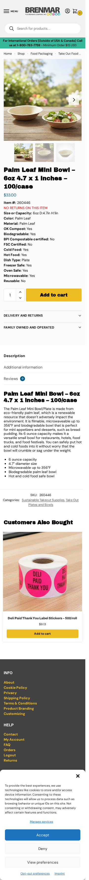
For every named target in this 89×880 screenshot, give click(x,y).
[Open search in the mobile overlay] (43, 29)
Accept (42, 835)
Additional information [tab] (23, 367)
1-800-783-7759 (28, 45)
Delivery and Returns (23, 315)
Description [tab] (14, 355)
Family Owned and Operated (29, 327)
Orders (9, 750)
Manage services (41, 822)
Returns (10, 760)
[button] (77, 775)
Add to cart (53, 295)
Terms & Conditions (20, 703)
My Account (14, 739)
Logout (10, 755)
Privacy (10, 693)
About (9, 682)
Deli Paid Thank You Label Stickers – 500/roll (42, 618)
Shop (21, 54)
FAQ (7, 744)
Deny (42, 848)
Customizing (14, 713)
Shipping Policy (17, 698)
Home (8, 54)
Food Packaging (42, 54)
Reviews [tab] (13, 378)
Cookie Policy (15, 687)
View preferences (42, 862)
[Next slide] (74, 100)
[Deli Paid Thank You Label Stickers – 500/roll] (42, 571)
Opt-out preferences (35, 874)
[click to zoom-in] (44, 100)
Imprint (60, 874)
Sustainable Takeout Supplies (43, 500)
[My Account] (67, 11)
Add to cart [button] (42, 634)
